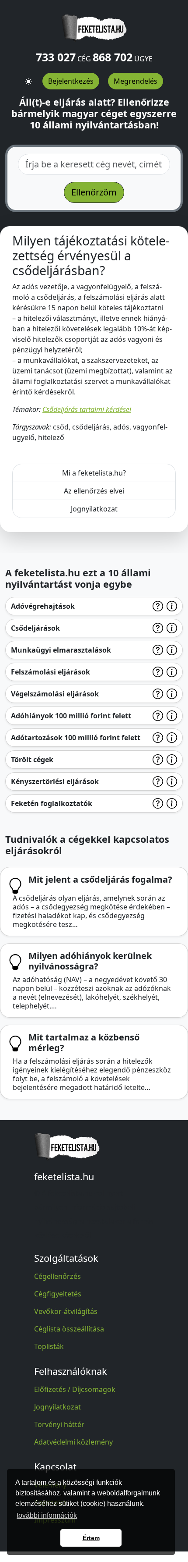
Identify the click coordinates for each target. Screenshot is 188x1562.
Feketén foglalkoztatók (51, 803)
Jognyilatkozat (94, 509)
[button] (28, 78)
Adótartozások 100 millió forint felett (75, 737)
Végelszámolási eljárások (55, 694)
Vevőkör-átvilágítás (65, 1311)
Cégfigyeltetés (57, 1294)
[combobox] (94, 164)
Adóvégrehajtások (43, 606)
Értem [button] (91, 1537)
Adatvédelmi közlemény (73, 1442)
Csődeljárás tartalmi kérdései (86, 409)
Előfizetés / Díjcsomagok (74, 1389)
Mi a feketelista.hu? (94, 473)
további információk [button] (47, 1515)
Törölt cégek (32, 759)
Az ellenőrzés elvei (94, 491)
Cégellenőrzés (57, 1276)
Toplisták (49, 1346)
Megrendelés (135, 81)
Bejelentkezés (71, 81)
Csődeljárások (35, 628)
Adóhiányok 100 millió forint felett (71, 716)
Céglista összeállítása (69, 1329)
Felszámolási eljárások (50, 672)
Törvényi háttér (59, 1424)
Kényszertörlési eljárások (55, 781)
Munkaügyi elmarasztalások (61, 650)
